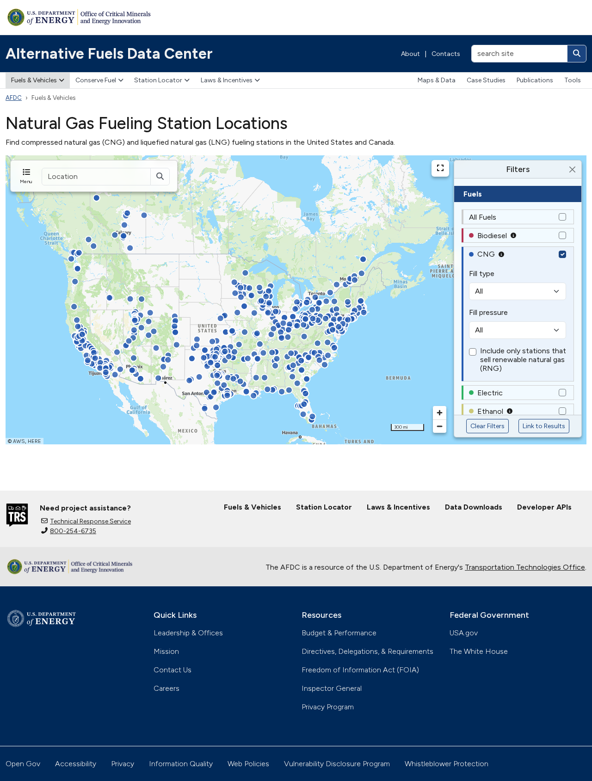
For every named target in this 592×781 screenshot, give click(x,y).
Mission (166, 651)
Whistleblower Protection (446, 763)
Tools (572, 80)
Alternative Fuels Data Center (109, 53)
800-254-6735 (73, 531)
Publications (535, 80)
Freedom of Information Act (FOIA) (360, 669)
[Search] (576, 53)
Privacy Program (328, 706)
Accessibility (75, 763)
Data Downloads (473, 507)
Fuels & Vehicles (34, 80)
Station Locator (158, 80)
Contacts (446, 54)
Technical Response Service (90, 521)
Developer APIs (544, 507)
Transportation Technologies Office (525, 567)
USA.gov (464, 632)
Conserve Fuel (95, 80)
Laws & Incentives (227, 80)
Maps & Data (437, 80)
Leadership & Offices (188, 632)
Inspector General (332, 688)
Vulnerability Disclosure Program (337, 763)
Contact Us (172, 669)
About (410, 54)
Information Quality (181, 763)
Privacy (122, 763)
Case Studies (486, 80)
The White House (479, 651)
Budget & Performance (339, 632)
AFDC (14, 97)
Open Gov (23, 763)
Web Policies (248, 763)
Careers (166, 688)
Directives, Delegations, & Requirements (367, 651)
